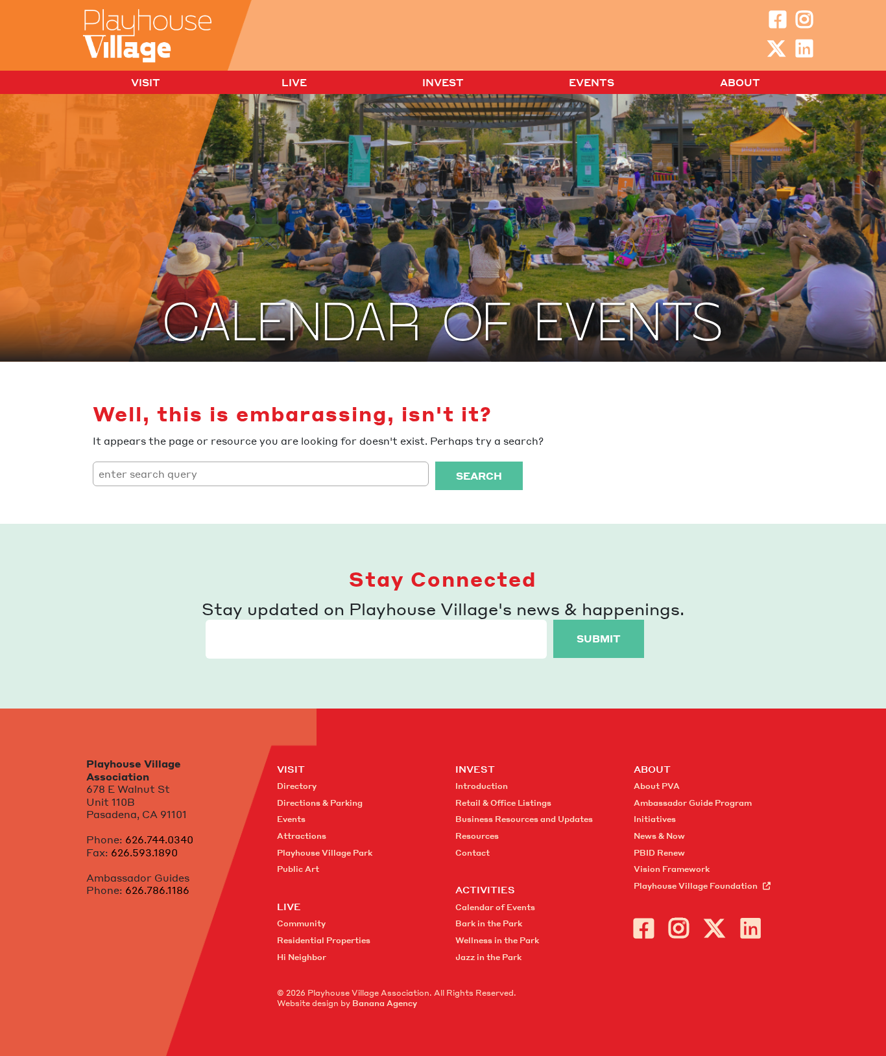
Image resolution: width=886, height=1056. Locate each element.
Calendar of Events (495, 907)
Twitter (776, 48)
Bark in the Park (488, 923)
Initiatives (655, 819)
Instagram (804, 19)
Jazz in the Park (488, 957)
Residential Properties (323, 940)
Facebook (777, 19)
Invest (443, 83)
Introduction (481, 786)
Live (294, 83)
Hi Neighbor (301, 957)
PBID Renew (659, 853)
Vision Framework (672, 869)
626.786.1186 (157, 890)
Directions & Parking (320, 803)
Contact (472, 853)
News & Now (659, 836)
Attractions (301, 836)
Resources (477, 836)
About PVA (657, 786)
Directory (297, 786)
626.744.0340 (159, 839)
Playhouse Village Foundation (696, 886)
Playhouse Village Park (324, 853)
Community (301, 923)
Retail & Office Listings (503, 803)
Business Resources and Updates (524, 819)
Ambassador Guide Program (693, 803)
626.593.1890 (144, 852)
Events (591, 83)
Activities (485, 889)
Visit (145, 83)
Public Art (298, 869)
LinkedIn (804, 48)
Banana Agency (384, 1003)
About (740, 83)
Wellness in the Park (497, 940)
